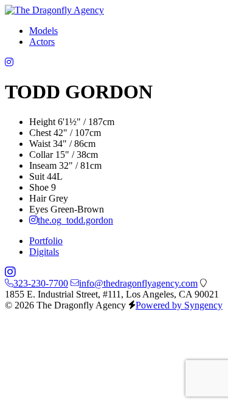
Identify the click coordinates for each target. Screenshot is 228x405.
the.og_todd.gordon (75, 220)
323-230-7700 (40, 283)
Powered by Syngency (179, 305)
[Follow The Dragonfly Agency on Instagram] (9, 62)
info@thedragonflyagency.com (138, 283)
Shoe (39, 187)
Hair (37, 198)
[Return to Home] (54, 10)
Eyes (38, 209)
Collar (41, 154)
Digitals (44, 252)
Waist (39, 143)
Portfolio (46, 241)
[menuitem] (43, 31)
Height (42, 122)
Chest (40, 133)
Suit (36, 176)
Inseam (43, 165)
